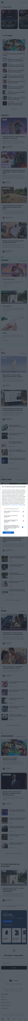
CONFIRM (8, 532)
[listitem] (14, 508)
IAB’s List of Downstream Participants (15, 504)
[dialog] (14, 510)
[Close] (25, 487)
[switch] (23, 511)
